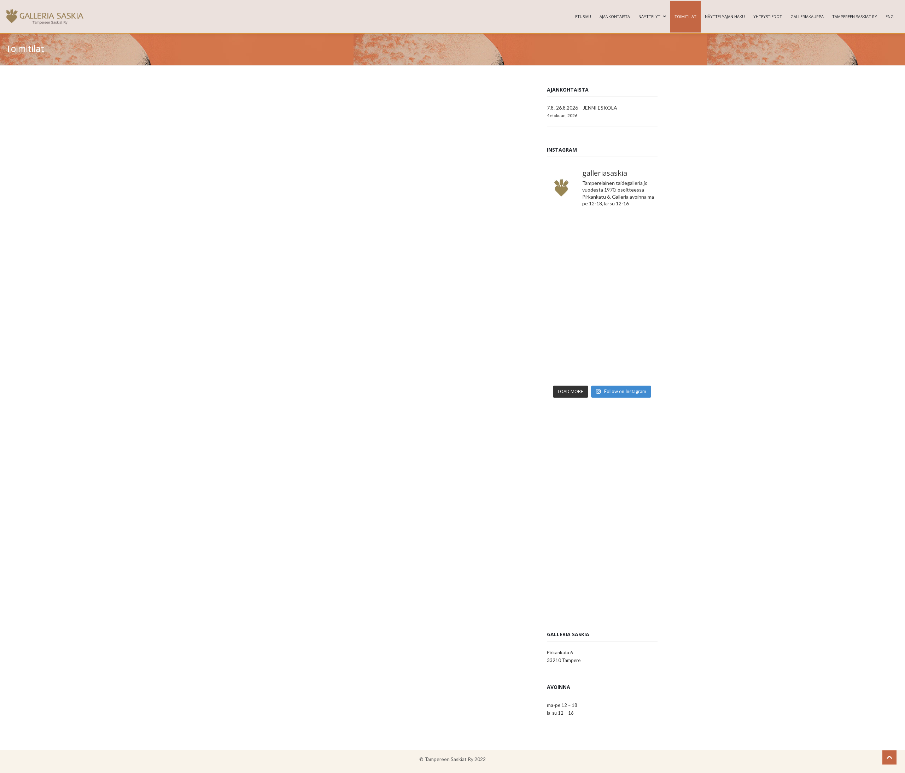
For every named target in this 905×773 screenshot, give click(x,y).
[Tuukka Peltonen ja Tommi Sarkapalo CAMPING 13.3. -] (574, 231)
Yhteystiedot (767, 16)
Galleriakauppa (807, 16)
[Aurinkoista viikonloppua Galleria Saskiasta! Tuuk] (574, 264)
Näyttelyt (649, 16)
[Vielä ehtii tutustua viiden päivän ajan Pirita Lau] (574, 365)
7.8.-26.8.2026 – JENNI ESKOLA (582, 108)
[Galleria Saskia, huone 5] (427, 382)
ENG (890, 16)
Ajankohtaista (615, 16)
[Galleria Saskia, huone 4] (355, 382)
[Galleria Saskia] (44, 16)
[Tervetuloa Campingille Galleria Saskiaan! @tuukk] (631, 264)
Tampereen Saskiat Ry (854, 16)
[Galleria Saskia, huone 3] (283, 442)
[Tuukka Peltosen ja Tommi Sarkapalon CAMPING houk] (631, 231)
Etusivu (583, 16)
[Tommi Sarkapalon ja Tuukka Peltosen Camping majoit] (574, 298)
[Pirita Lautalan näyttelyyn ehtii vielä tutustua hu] (631, 331)
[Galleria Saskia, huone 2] (283, 530)
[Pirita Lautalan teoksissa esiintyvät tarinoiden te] (631, 365)
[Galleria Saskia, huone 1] (427, 530)
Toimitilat (685, 16)
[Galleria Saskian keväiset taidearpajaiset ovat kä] (574, 331)
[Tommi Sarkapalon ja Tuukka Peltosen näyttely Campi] (631, 298)
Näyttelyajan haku (725, 16)
